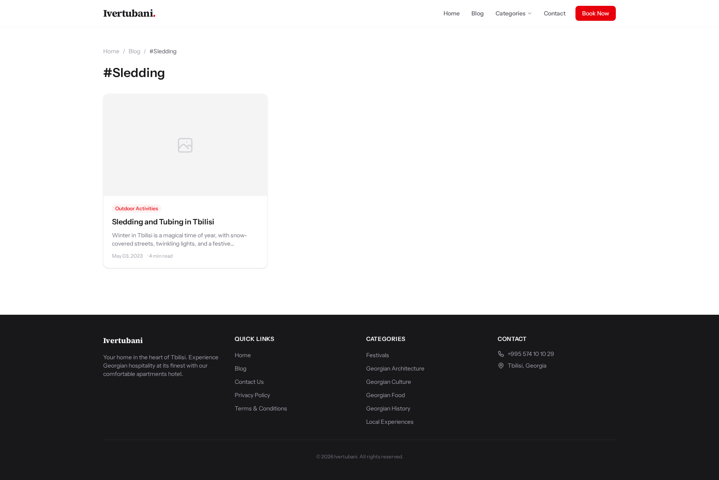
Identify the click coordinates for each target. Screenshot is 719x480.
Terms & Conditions (261, 408)
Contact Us (249, 381)
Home (452, 13)
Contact (554, 13)
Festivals (377, 355)
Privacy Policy (252, 395)
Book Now (595, 13)
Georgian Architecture (395, 368)
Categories (511, 13)
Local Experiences (390, 421)
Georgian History (388, 408)
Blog (477, 13)
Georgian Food (385, 395)
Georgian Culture (388, 381)
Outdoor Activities (136, 208)
